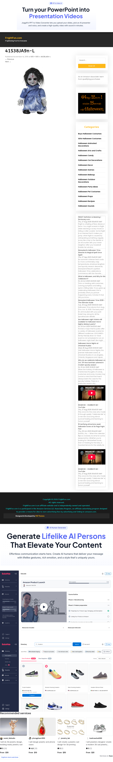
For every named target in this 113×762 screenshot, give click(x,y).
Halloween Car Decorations (90, 160)
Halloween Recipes (86, 201)
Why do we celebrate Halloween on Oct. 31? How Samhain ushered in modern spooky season (91, 362)
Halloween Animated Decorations (87, 144)
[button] (56, 46)
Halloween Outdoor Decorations (86, 180)
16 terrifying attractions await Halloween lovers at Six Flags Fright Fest (91, 426)
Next (8, 61)
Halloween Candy (86, 155)
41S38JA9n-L (46, 56)
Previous (9, 59)
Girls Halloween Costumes (89, 138)
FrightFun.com (13, 37)
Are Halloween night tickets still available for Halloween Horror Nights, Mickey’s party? (90, 321)
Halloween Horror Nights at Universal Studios (88, 344)
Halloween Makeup (86, 175)
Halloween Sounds (86, 206)
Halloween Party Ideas (88, 187)
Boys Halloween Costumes (90, 134)
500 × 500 (35, 56)
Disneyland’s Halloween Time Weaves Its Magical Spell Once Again (90, 252)
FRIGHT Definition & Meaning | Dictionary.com (89, 218)
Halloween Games (86, 170)
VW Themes (39, 516)
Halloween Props (85, 196)
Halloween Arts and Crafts (89, 150)
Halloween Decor (85, 165)
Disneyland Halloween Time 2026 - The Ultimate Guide (91, 301)
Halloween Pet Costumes (89, 191)
